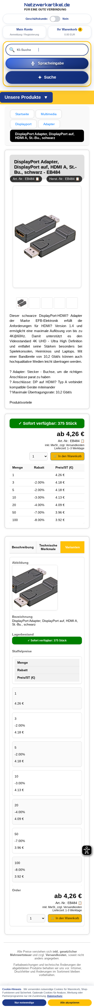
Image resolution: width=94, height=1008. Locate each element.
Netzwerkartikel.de (47, 7)
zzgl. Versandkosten (72, 445)
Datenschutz (55, 996)
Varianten (72, 547)
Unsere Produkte (26, 97)
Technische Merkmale (48, 547)
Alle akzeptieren (69, 1002)
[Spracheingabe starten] (47, 63)
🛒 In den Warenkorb (67, 456)
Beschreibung (23, 547)
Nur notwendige (24, 1002)
